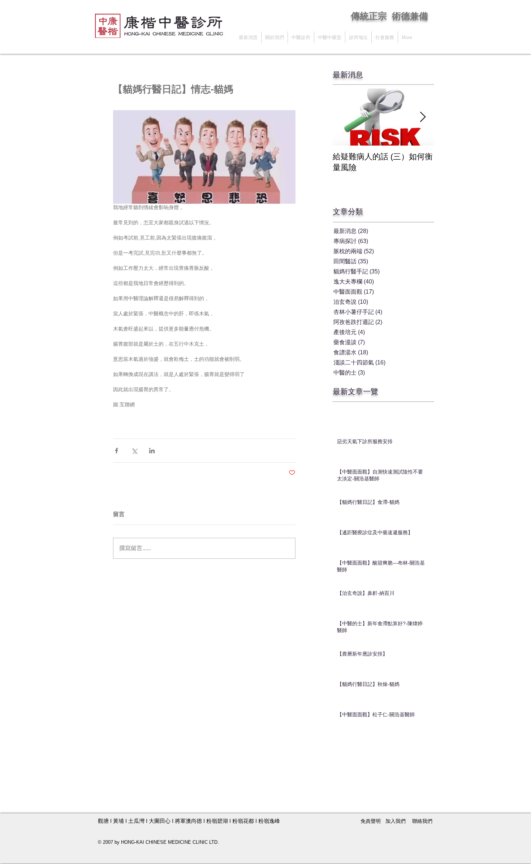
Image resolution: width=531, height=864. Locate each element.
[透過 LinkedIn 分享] (151, 450)
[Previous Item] (344, 117)
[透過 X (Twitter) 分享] (134, 450)
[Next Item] (422, 117)
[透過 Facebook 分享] (116, 450)
